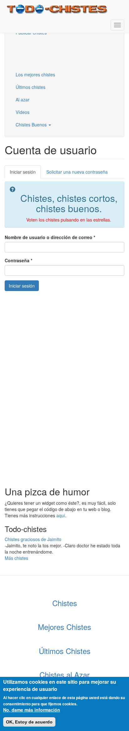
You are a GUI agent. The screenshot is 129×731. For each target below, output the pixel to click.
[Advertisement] (42, 53)
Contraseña (18, 260)
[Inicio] (58, 9)
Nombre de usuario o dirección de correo (50, 237)
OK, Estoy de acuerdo (29, 721)
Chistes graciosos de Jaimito (33, 539)
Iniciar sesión (25, 173)
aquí (60, 515)
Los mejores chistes (35, 74)
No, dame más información (31, 710)
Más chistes (16, 558)
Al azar (22, 99)
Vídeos (22, 112)
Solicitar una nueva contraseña (77, 172)
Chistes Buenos (32, 124)
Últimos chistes (30, 87)
